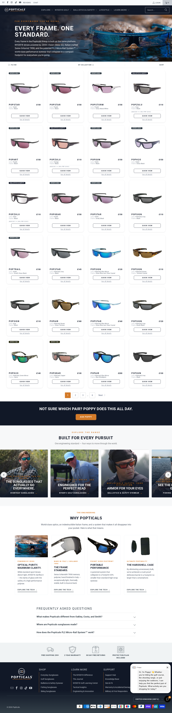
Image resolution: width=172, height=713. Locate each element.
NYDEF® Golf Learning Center (85, 683)
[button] (47, 10)
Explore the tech (27, 590)
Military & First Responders (116, 691)
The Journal (78, 679)
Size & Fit (109, 683)
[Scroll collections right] (168, 475)
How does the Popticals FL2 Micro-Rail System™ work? (65, 632)
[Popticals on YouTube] (20, 3)
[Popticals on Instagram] (11, 3)
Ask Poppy (86, 417)
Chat (35, 3)
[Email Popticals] (3, 3)
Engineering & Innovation (83, 691)
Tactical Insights (80, 687)
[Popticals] (15, 10)
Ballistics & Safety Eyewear (52, 683)
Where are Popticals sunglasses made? (57, 624)
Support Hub (110, 675)
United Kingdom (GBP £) (147, 699)
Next (100, 395)
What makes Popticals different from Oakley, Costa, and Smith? (69, 616)
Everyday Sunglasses (49, 675)
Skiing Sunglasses (48, 691)
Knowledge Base (112, 679)
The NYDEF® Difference (83, 675)
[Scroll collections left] (4, 475)
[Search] (166, 10)
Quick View (25, 116)
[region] (86, 475)
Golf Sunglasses (47, 679)
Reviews (27, 3)
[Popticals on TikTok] (16, 3)
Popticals (16, 707)
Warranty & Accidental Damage (118, 687)
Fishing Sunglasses (49, 687)
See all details (25, 120)
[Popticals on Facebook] (7, 3)
